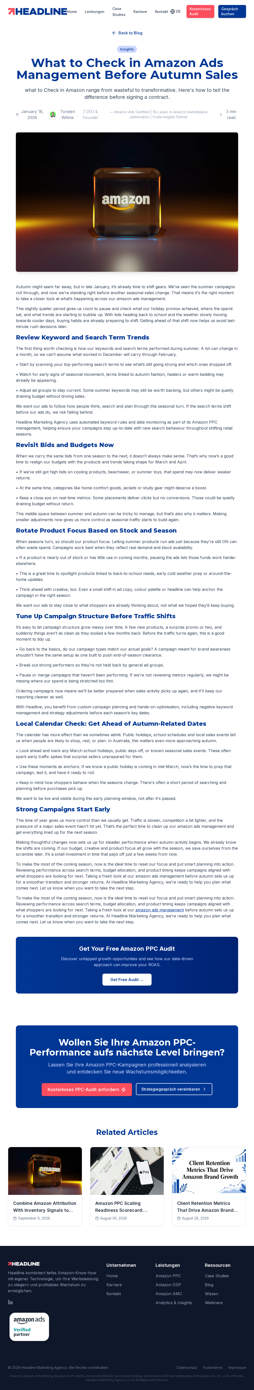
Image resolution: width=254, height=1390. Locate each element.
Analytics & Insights (174, 1302)
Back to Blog (130, 32)
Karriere (140, 11)
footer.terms (213, 1367)
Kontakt (161, 11)
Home (72, 11)
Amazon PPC (168, 1275)
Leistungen (94, 11)
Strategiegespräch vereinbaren (170, 1089)
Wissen (211, 1293)
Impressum (237, 1367)
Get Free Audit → (127, 979)
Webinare (214, 1302)
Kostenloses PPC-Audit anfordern (83, 1089)
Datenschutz (187, 1367)
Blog (209, 1284)
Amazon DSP (168, 1284)
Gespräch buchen (229, 11)
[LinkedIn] (10, 1302)
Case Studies (217, 1275)
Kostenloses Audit (200, 11)
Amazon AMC (169, 1293)
